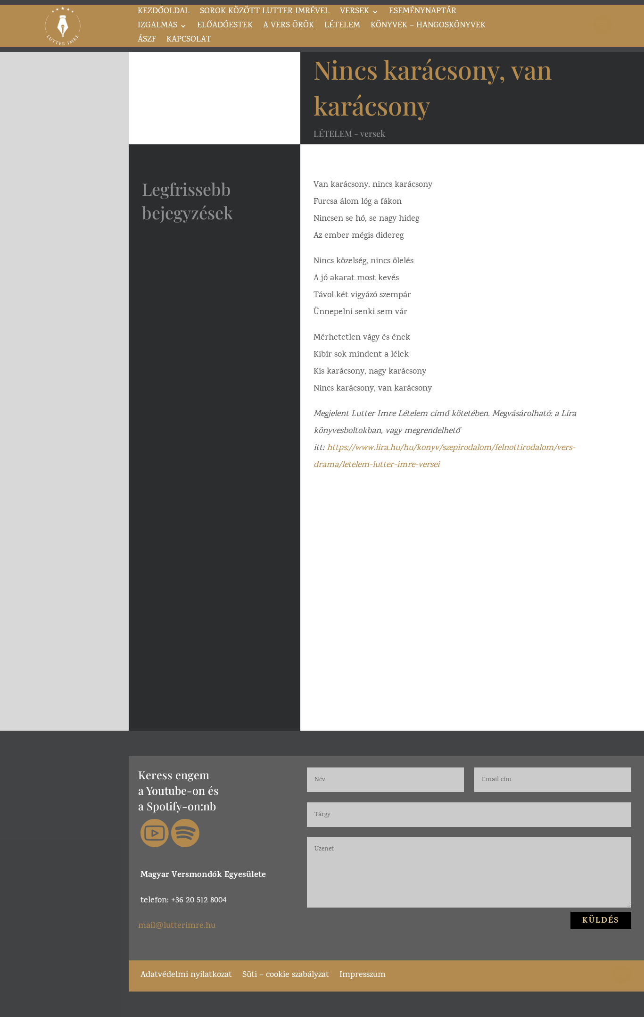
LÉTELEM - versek (349, 133)
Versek (354, 13)
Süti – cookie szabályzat (285, 974)
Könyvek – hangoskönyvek (428, 27)
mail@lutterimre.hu (176, 926)
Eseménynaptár (422, 13)
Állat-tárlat (185, 506)
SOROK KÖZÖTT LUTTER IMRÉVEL (265, 13)
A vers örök (288, 27)
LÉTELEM (342, 27)
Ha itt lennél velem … (210, 245)
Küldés (600, 921)
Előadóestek (225, 27)
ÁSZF (147, 41)
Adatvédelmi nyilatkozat (186, 974)
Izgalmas (157, 27)
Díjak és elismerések (209, 384)
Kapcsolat (188, 41)
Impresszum (362, 974)
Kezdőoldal (164, 13)
